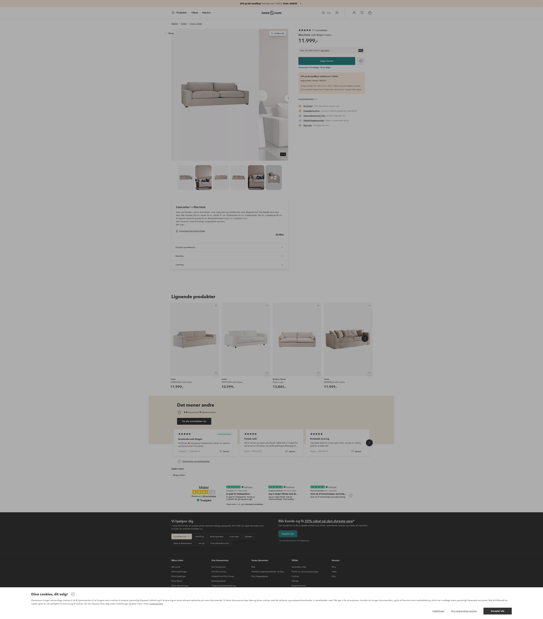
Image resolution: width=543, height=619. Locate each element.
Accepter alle (497, 611)
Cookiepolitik (156, 603)
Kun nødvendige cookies (464, 611)
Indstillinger (438, 611)
